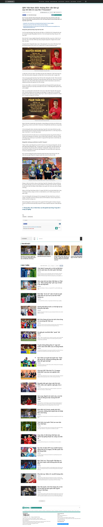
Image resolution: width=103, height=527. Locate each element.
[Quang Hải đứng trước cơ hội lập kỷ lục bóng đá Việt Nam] (28, 311)
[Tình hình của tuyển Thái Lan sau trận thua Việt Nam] (28, 426)
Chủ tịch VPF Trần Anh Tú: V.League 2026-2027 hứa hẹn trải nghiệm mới (48, 371)
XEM (61, 265)
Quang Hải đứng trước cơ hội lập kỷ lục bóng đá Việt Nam (49, 307)
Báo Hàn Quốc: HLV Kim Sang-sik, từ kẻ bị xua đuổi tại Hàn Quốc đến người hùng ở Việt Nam (49, 488)
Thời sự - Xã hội (31, 510)
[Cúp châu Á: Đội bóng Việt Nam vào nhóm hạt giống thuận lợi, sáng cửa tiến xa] (28, 439)
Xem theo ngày (43, 265)
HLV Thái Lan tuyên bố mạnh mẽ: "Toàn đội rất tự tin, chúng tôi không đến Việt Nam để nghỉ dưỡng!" (49, 359)
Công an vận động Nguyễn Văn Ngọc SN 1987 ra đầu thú (78, 257)
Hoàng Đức (24, 216)
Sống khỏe (60, 510)
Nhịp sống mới (48, 510)
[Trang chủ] (26, 508)
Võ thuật (79, 1)
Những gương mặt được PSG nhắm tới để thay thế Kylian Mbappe (35, 24)
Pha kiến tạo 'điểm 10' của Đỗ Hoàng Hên (50, 474)
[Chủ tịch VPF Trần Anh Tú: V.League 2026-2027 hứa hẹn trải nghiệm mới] (28, 374)
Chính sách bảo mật (60, 521)
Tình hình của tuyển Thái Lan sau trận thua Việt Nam (49, 423)
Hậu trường (73, 1)
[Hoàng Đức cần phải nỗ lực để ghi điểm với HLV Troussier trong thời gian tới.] (42, 168)
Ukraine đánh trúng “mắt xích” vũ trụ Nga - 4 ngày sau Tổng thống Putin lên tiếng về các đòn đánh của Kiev (61, 258)
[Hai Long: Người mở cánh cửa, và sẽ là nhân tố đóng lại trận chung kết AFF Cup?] (28, 400)
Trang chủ (25, 510)
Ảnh (75, 510)
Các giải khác (61, 1)
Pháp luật (56, 510)
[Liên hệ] (60, 223)
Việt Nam (47, 1)
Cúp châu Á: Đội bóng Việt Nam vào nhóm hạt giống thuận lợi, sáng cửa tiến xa (50, 436)
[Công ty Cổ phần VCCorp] (37, 514)
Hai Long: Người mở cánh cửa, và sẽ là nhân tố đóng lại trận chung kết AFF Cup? (49, 397)
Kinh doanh (36, 510)
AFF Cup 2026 (41, 1)
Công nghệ (65, 510)
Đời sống (69, 510)
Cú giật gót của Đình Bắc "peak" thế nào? (48, 333)
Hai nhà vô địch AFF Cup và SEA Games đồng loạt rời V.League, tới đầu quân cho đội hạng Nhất (50, 449)
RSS (78, 510)
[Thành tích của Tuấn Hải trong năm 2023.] (42, 108)
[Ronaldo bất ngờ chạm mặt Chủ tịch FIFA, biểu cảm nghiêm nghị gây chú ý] (28, 387)
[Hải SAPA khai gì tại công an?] (45, 250)
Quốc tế (40, 510)
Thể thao (39, 271)
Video (73, 510)
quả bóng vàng (30, 216)
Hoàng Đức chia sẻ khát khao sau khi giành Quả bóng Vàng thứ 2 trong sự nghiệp (38, 23)
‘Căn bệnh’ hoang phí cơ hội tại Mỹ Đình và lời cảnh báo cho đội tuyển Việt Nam (49, 269)
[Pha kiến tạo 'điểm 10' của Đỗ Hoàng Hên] (28, 478)
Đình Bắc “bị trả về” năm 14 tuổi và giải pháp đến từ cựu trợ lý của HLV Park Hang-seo (49, 295)
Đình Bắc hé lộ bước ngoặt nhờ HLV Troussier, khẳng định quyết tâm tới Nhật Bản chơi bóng (28, 257)
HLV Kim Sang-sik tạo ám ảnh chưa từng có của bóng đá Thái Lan (50, 320)
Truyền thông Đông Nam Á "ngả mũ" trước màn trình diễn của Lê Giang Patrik (50, 345)
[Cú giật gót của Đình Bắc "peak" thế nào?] (28, 336)
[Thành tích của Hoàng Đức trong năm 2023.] (42, 59)
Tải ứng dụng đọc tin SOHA (36, 507)
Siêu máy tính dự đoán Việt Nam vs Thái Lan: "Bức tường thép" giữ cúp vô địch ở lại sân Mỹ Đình (49, 282)
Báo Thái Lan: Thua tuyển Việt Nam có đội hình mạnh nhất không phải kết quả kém (49, 462)
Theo (42, 220)
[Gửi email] (52, 15)
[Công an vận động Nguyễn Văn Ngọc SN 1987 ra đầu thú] (78, 250)
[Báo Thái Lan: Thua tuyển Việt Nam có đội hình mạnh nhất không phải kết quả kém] (28, 465)
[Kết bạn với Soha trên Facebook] (56, 228)
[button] (81, 250)
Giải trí (53, 510)
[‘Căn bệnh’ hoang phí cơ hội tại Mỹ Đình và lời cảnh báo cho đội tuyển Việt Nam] (28, 272)
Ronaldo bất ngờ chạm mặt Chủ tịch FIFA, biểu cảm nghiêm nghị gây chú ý (49, 384)
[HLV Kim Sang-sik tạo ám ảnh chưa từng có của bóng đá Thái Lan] (28, 323)
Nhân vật (67, 1)
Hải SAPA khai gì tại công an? (44, 256)
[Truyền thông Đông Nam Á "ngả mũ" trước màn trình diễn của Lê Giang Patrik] (28, 349)
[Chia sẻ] (24, 15)
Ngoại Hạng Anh (53, 1)
